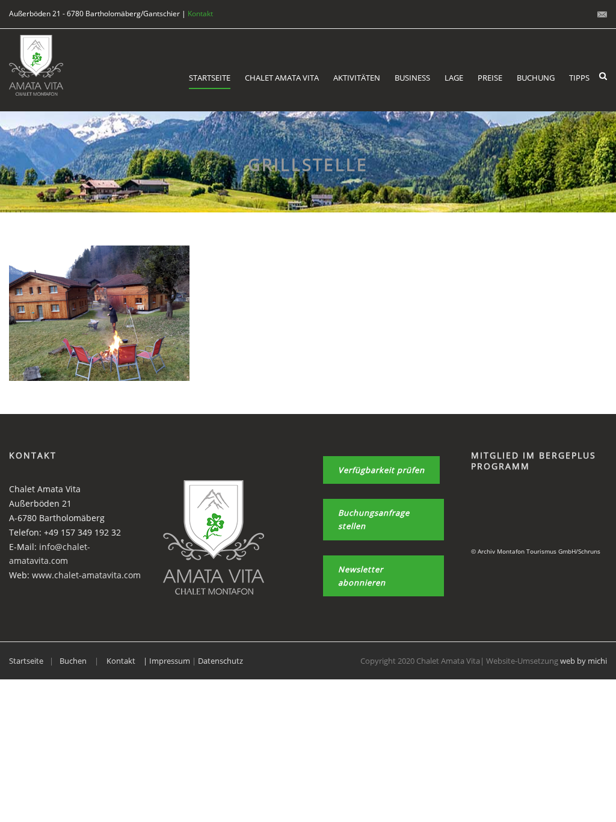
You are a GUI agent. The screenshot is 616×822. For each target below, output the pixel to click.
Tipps (579, 77)
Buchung (536, 77)
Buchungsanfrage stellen (374, 519)
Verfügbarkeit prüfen (381, 470)
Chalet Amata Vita (282, 77)
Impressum (170, 660)
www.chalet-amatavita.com (86, 575)
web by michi (583, 660)
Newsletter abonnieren (362, 576)
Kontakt (200, 13)
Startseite (209, 77)
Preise (490, 77)
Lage (454, 77)
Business (412, 77)
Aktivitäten (356, 77)
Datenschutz (220, 660)
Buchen (73, 660)
